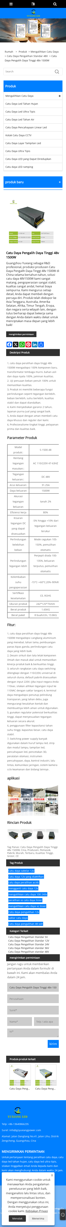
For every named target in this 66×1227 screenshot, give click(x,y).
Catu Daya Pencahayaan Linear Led (26, 127)
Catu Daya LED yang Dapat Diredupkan (28, 159)
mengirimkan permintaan (21, 334)
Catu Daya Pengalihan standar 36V (28, 948)
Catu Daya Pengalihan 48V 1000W (46, 1088)
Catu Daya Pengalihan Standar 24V (28, 944)
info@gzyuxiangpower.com (25, 1130)
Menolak (17, 1218)
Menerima (38, 1218)
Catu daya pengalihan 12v (23, 912)
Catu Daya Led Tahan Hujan (21, 103)
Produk (23, 51)
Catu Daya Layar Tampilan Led (23, 143)
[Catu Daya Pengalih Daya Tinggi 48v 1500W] (31, 221)
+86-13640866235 (18, 1124)
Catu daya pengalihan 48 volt (25, 923)
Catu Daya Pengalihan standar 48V (27, 56)
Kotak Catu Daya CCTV (18, 135)
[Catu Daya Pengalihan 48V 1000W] (46, 1074)
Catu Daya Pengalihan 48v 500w (21, 1088)
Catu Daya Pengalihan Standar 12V (28, 940)
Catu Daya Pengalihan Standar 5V (28, 937)
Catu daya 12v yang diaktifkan (26, 876)
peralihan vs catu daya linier (25, 900)
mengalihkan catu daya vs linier (27, 906)
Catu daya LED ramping (19, 166)
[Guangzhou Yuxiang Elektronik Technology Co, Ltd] (33, 13)
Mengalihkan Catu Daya (45, 51)
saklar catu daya (18, 918)
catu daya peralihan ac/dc (23, 882)
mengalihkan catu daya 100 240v (27, 894)
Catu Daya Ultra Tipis (17, 151)
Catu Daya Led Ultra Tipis (20, 111)
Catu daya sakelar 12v (21, 870)
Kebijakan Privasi (37, 1211)
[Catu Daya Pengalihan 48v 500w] (20, 1074)
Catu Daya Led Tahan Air (19, 119)
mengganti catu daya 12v (23, 888)
